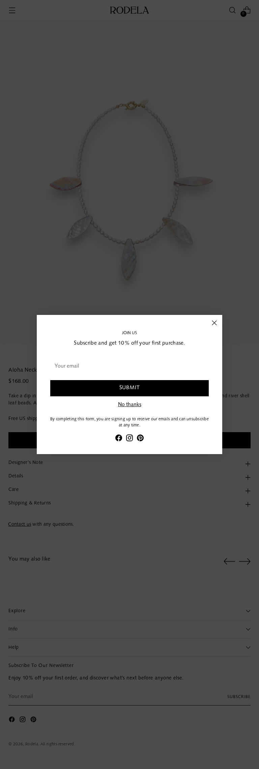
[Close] (214, 323)
